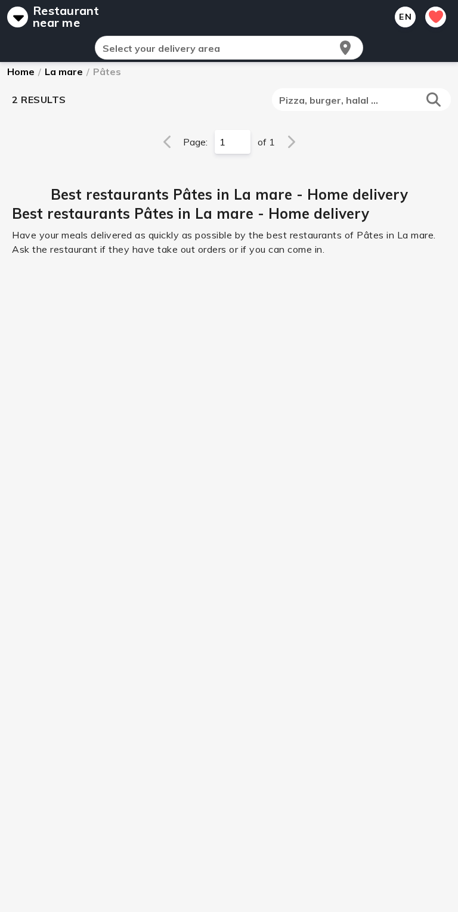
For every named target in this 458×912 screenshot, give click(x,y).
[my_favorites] (435, 17)
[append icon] (345, 48)
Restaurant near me (66, 17)
